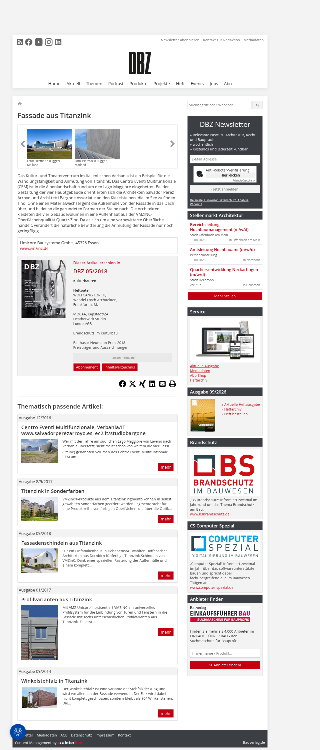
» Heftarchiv (232, 409)
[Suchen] (257, 105)
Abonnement (87, 367)
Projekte (162, 83)
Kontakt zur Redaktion (221, 40)
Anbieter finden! (227, 665)
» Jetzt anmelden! (225, 189)
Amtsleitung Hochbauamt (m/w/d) (222, 249)
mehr (166, 467)
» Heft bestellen (235, 414)
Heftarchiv (198, 380)
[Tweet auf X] (133, 386)
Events (197, 83)
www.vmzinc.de (34, 248)
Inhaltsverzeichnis (119, 367)
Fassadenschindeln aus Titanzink (61, 542)
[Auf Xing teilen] (143, 386)
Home (54, 83)
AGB (64, 735)
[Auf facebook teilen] (123, 386)
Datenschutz (81, 735)
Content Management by (36, 742)
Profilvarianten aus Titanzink (56, 599)
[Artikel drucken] (173, 384)
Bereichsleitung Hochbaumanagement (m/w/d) (219, 227)
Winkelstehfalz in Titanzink (54, 680)
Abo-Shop (198, 375)
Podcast (116, 83)
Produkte (139, 83)
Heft (180, 83)
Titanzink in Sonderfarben (52, 491)
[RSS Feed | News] (20, 42)
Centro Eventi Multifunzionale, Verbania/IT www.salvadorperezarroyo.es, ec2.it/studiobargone (83, 430)
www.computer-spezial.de (212, 587)
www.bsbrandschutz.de (210, 514)
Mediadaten (254, 40)
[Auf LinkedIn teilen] (153, 386)
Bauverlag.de (254, 742)
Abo (228, 83)
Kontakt (124, 735)
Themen (94, 83)
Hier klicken (230, 175)
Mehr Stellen (225, 296)
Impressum (105, 735)
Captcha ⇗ (244, 180)
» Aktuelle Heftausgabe (241, 404)
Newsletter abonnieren (180, 40)
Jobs (214, 83)
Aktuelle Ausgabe (204, 365)
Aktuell (73, 83)
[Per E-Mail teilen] (163, 384)
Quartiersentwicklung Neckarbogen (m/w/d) (224, 272)
